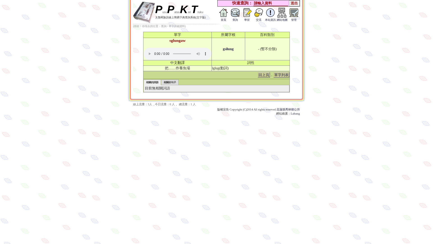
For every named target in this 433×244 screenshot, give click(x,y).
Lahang (295, 113)
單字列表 (281, 75)
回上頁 (263, 75)
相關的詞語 (152, 82)
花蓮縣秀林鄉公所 (288, 109)
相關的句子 (170, 82)
